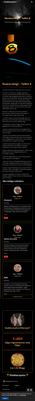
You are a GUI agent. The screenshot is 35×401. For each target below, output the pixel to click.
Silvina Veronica (10, 239)
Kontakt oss (5, 389)
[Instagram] (31, 389)
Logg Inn (17, 385)
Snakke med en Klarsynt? (17, 328)
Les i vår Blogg (17, 368)
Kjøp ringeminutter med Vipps (17, 344)
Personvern (5, 385)
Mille (6, 278)
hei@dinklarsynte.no (12, 381)
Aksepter (5, 398)
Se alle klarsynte (17, 296)
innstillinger (23, 395)
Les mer (5, 214)
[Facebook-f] (28, 389)
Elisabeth (8, 200)
